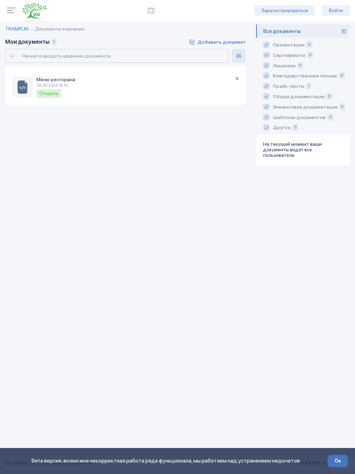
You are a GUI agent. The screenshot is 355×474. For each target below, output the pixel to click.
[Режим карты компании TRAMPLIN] (151, 10)
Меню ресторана (55, 79)
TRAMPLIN (16, 29)
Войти (336, 10)
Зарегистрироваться (284, 10)
